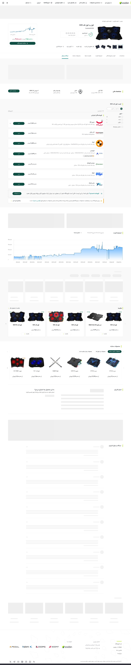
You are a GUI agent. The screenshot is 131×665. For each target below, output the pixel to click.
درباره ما (120, 653)
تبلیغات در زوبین (117, 647)
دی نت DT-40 (113, 371)
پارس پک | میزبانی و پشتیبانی (92, 645)
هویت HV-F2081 (17, 371)
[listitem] (104, 323)
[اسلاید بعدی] (6, 323)
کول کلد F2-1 (36, 371)
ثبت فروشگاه (118, 644)
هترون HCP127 (74, 371)
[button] (56, 123)
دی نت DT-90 (94, 371)
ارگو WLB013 (55, 371)
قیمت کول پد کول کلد (106, 21)
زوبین (121, 21)
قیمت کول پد (115, 21)
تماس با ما (119, 650)
